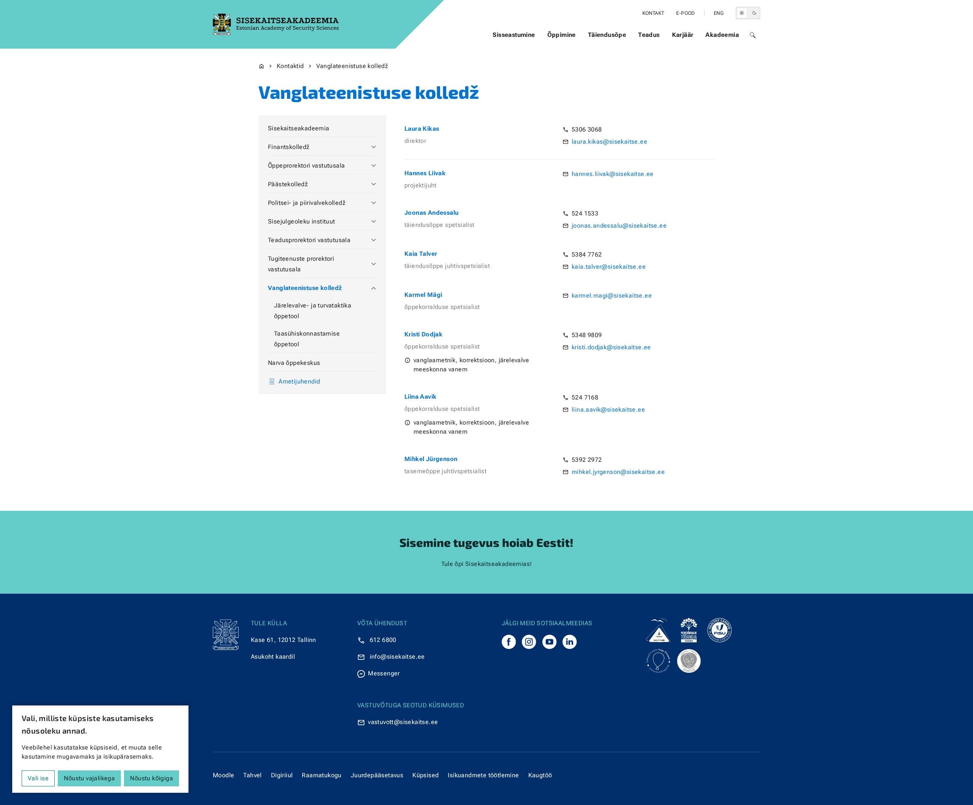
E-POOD (685, 13)
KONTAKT (653, 13)
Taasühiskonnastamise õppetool (307, 339)
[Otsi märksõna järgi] (752, 35)
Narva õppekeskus (294, 362)
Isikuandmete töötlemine (483, 775)
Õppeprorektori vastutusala (306, 165)
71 (586, 397)
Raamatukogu (321, 775)
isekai (398, 656)
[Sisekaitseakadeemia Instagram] (529, 642)
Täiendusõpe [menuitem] (607, 34)
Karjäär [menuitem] (683, 34)
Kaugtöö (540, 775)
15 (586, 213)
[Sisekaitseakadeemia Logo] (276, 24)
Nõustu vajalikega (89, 778)
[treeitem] (322, 128)
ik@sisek (609, 409)
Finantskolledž (289, 147)
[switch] (748, 13)
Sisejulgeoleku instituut (301, 221)
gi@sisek (615, 295)
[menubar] (615, 35)
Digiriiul (282, 775)
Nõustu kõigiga (151, 778)
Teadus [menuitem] (648, 34)
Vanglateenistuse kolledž (305, 288)
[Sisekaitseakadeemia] (509, 642)
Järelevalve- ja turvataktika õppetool (312, 311)
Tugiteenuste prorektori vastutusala (301, 264)
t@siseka (404, 722)
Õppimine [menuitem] (561, 34)
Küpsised (425, 775)
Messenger (384, 673)
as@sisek (610, 141)
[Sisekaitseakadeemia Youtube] (549, 642)
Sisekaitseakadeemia (299, 128)
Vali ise (38, 778)
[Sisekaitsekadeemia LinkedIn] (570, 642)
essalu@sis (620, 225)
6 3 (586, 129)
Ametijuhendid (299, 381)
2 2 (586, 459)
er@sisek (609, 266)
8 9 (586, 335)
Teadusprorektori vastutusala (309, 240)
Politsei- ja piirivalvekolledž (306, 202)
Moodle (223, 775)
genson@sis (617, 471)
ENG (719, 13)
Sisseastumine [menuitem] (514, 34)
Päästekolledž (288, 184)
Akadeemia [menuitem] (722, 34)
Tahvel (252, 775)
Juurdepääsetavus (377, 775)
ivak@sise (613, 173)
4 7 (586, 254)
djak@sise (610, 347)
